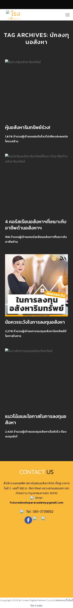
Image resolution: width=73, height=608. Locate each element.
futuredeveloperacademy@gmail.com (36, 502)
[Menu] (67, 15)
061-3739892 (43, 511)
